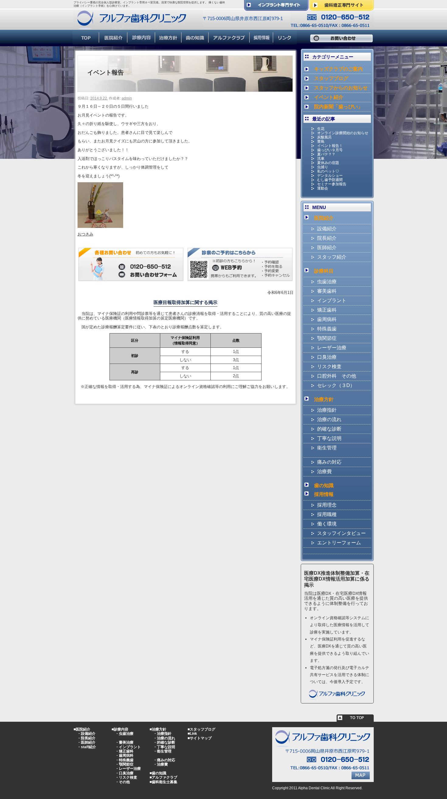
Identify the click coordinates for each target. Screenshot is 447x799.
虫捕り (322, 167)
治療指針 (327, 410)
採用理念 (327, 505)
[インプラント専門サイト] (276, 8)
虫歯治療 (327, 281)
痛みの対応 (329, 462)
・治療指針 (162, 733)
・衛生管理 (162, 751)
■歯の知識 (158, 773)
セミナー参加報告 (331, 184)
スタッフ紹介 (331, 257)
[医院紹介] (113, 42)
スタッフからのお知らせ (341, 87)
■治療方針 (158, 729)
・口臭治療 (124, 773)
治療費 (324, 471)
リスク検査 (329, 366)
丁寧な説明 (329, 438)
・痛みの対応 (164, 760)
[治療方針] (168, 42)
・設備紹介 (86, 733)
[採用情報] (261, 42)
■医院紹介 (82, 729)
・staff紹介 (86, 747)
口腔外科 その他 (336, 376)
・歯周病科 (124, 755)
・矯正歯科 (124, 751)
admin (127, 98)
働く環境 (327, 523)
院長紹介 (327, 238)
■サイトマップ (200, 738)
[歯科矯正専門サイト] (342, 8)
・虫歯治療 (124, 733)
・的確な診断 (164, 742)
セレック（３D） (336, 385)
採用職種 (327, 514)
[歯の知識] (195, 42)
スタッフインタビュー (341, 533)
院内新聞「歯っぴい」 (338, 106)
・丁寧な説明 (164, 747)
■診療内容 (120, 729)
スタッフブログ (331, 78)
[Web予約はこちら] (240, 278)
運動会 (322, 188)
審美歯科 (327, 291)
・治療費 (160, 764)
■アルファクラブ (163, 777)
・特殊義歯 (124, 760)
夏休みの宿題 (328, 163)
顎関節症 (327, 338)
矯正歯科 (327, 309)
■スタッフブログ (201, 729)
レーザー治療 (331, 347)
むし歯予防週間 (330, 180)
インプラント (331, 300)
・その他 (122, 782)
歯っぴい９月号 (330, 150)
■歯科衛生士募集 (163, 782)
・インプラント (128, 747)
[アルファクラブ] (229, 42)
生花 (320, 129)
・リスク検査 (126, 777)
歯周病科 (327, 319)
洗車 (320, 158)
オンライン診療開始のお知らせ (342, 133)
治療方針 (324, 399)
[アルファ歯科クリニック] (138, 27)
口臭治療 (327, 357)
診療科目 (324, 271)
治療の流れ (329, 419)
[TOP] (86, 42)
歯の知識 (324, 485)
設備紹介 (327, 228)
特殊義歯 (327, 328)
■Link (192, 733)
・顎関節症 (124, 764)
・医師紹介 (86, 742)
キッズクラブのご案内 (338, 69)
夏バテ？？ (326, 154)
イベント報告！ (330, 146)
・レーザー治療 (128, 768)
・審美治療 (124, 742)
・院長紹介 (86, 738)
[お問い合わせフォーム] (131, 278)
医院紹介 (324, 218)
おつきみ (85, 234)
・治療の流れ (164, 738)
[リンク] (285, 42)
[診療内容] (141, 42)
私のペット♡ (328, 171)
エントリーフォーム (339, 542)
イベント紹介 (328, 97)
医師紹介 (327, 247)
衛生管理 (327, 447)
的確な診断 (329, 428)
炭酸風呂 (324, 137)
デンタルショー (330, 175)
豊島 (320, 141)
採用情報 (324, 494)
